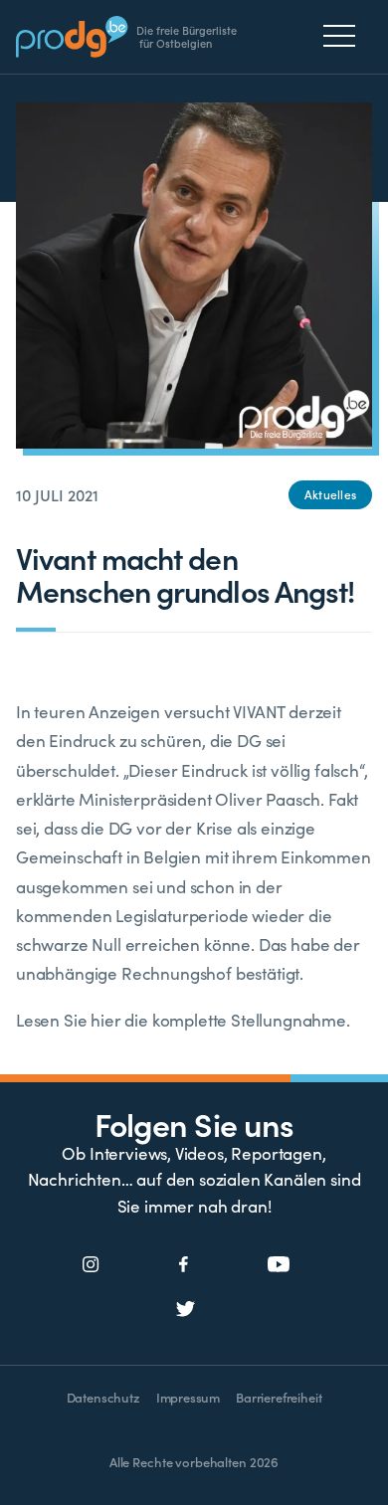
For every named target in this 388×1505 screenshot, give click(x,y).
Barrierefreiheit (278, 1397)
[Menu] (344, 36)
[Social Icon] (91, 1265)
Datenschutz (103, 1397)
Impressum (188, 1397)
